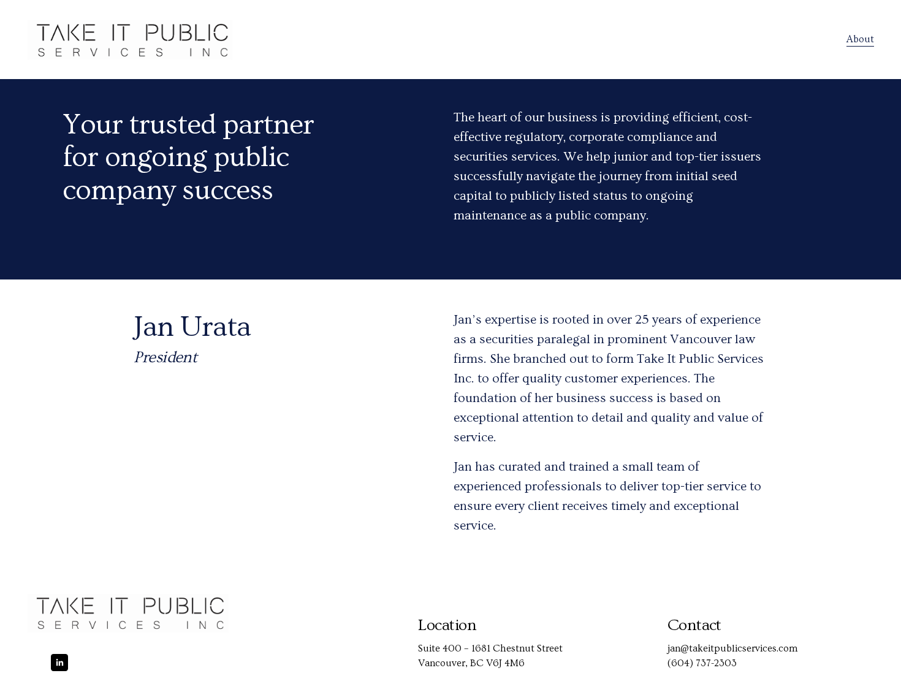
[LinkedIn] (59, 662)
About (860, 39)
